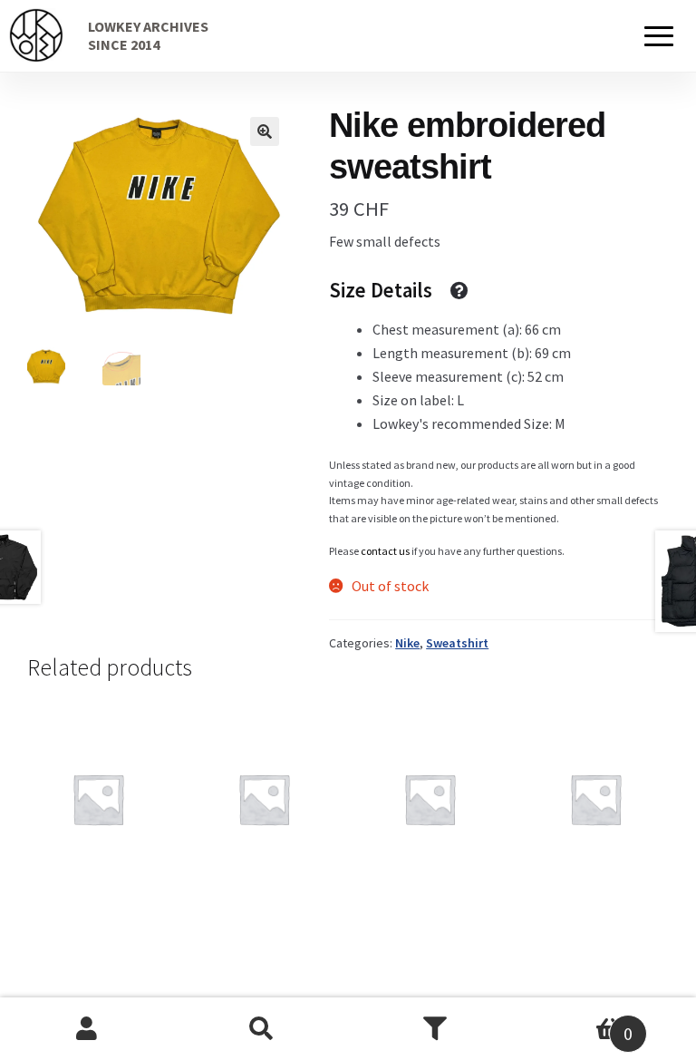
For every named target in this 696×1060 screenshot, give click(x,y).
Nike (407, 643)
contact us (385, 551)
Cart (577, 1022)
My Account (87, 1029)
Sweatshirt (457, 643)
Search (261, 1029)
